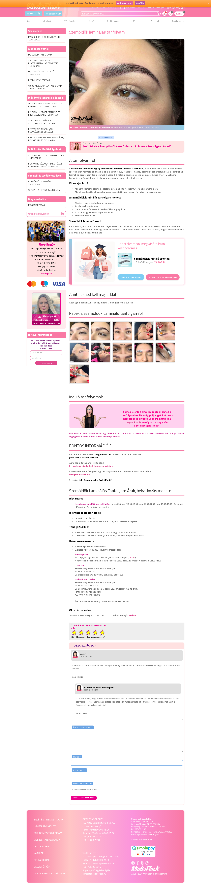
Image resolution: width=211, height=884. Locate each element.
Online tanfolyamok (38, 213)
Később (140, 3)
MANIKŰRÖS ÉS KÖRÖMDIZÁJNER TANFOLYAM (44, 38)
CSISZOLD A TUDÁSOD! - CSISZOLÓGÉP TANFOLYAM (41, 122)
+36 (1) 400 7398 (91, 840)
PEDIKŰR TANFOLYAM (39, 80)
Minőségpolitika (138, 834)
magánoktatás (133, 422)
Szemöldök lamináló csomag (152, 258)
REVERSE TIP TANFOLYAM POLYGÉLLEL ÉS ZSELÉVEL (40, 130)
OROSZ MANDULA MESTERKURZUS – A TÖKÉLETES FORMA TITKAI (46, 105)
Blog (28, 21)
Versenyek (155, 21)
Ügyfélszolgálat (178, 21)
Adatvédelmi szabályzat (49, 873)
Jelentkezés (47, 21)
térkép (131, 557)
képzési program (152, 834)
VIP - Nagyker (70, 21)
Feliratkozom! (124, 3)
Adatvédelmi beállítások (141, 839)
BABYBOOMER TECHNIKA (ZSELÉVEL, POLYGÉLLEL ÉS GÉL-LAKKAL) (46, 139)
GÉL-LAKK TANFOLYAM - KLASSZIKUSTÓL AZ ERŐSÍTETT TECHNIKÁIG (43, 63)
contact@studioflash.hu (94, 873)
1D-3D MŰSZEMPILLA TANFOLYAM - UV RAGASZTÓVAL (45, 87)
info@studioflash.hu (79, 474)
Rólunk (135, 21)
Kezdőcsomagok (113, 21)
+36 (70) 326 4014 (92, 836)
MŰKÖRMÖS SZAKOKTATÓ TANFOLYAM (41, 73)
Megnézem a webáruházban (163, 277)
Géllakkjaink (42, 860)
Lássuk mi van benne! (131, 277)
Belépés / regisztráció (48, 819)
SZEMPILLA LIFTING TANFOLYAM (44, 190)
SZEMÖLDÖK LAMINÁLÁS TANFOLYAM (40, 183)
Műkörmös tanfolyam (48, 833)
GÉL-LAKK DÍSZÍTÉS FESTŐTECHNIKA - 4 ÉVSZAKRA (46, 156)
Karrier (39, 853)
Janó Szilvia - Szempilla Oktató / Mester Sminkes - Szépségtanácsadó (127, 146)
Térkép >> (46, 273)
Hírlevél (91, 21)
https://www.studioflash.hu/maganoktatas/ (91, 466)
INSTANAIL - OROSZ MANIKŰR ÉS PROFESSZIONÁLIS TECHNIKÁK (44, 113)
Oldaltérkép (42, 867)
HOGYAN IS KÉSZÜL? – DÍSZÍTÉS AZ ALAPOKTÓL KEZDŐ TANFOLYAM (45, 165)
